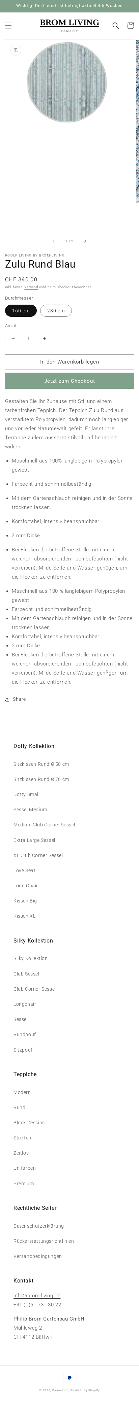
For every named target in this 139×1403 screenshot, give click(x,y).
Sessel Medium (30, 809)
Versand (31, 287)
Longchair (24, 1004)
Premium (23, 1183)
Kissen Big (25, 900)
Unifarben (24, 1168)
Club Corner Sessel (34, 989)
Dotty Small (26, 794)
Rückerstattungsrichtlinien (43, 1241)
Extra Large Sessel (34, 840)
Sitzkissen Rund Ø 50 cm (41, 764)
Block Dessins (29, 1122)
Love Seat (24, 870)
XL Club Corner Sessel (38, 855)
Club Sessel (26, 974)
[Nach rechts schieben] (85, 241)
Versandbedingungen (37, 1256)
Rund (19, 1107)
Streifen (22, 1137)
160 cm (21, 310)
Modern (22, 1092)
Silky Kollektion (30, 958)
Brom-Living (61, 1390)
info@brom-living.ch (36, 1296)
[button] (8, 25)
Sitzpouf (23, 1050)
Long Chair (25, 885)
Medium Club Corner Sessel (44, 824)
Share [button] (19, 699)
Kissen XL (24, 916)
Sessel (20, 1019)
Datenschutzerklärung (38, 1226)
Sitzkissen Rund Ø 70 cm (41, 779)
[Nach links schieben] (54, 241)
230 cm (56, 310)
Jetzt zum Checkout (69, 381)
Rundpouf (24, 1034)
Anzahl (12, 325)
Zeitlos (21, 1153)
